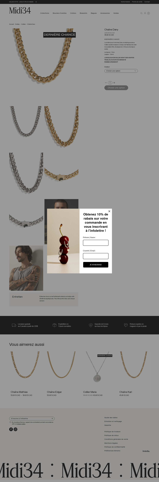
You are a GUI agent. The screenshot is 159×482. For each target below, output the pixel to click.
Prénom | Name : (89, 237)
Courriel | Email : (89, 251)
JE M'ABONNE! (96, 265)
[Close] (109, 211)
